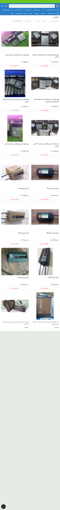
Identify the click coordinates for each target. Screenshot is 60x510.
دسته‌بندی (29, 21)
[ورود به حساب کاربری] (6, 6)
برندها (45, 21)
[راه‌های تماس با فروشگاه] (3, 506)
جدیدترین (53, 21)
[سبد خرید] (2, 6)
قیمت (37, 21)
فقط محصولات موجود (17, 21)
